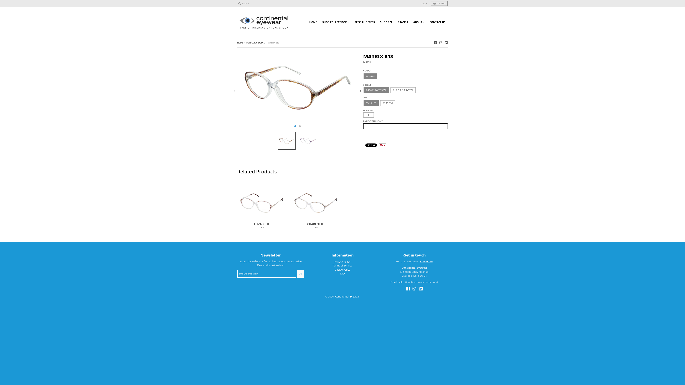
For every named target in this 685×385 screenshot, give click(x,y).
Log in (424, 3)
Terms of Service (342, 265)
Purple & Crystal (255, 42)
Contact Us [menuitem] (437, 22)
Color (366, 83)
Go (300, 273)
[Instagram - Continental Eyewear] (440, 42)
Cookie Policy (342, 269)
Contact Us (426, 261)
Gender (367, 70)
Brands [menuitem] (403, 22)
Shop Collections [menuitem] (334, 22)
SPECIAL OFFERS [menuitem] (365, 22)
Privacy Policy (342, 261)
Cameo (261, 227)
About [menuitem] (417, 22)
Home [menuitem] (313, 22)
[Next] (360, 91)
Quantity (368, 110)
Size (365, 97)
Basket (441, 3)
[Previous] (235, 91)
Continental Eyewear (347, 296)
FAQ (342, 273)
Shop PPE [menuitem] (386, 22)
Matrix (367, 61)
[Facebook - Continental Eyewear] (435, 42)
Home (240, 42)
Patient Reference (373, 121)
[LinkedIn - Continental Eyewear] (446, 42)
